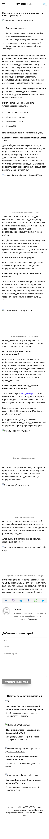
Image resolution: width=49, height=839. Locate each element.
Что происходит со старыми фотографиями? (23, 43)
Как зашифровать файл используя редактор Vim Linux (23, 782)
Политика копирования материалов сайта (24, 808)
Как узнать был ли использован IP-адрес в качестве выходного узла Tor (24, 708)
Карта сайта (30, 812)
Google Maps (27, 393)
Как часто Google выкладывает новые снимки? (24, 39)
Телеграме (32, 619)
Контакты (39, 812)
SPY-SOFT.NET (24, 4)
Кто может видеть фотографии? (18, 36)
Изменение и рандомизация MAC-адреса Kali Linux (22, 758)
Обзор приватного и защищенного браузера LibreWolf (23, 731)
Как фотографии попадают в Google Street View (24, 33)
